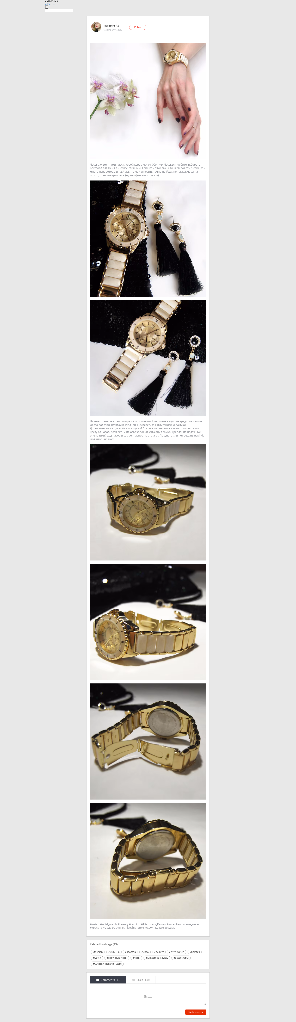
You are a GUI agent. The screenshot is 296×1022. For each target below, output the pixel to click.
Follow (137, 27)
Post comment (196, 1012)
